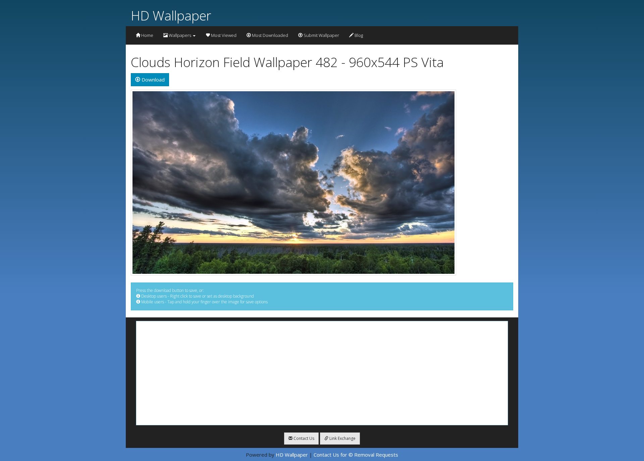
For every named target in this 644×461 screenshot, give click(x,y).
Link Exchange (342, 438)
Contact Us (303, 438)
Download (152, 79)
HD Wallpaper (171, 15)
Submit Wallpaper (321, 35)
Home (146, 35)
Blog (358, 35)
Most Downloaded (269, 35)
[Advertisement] (322, 373)
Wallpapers (180, 35)
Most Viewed (223, 35)
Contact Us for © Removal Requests (356, 454)
